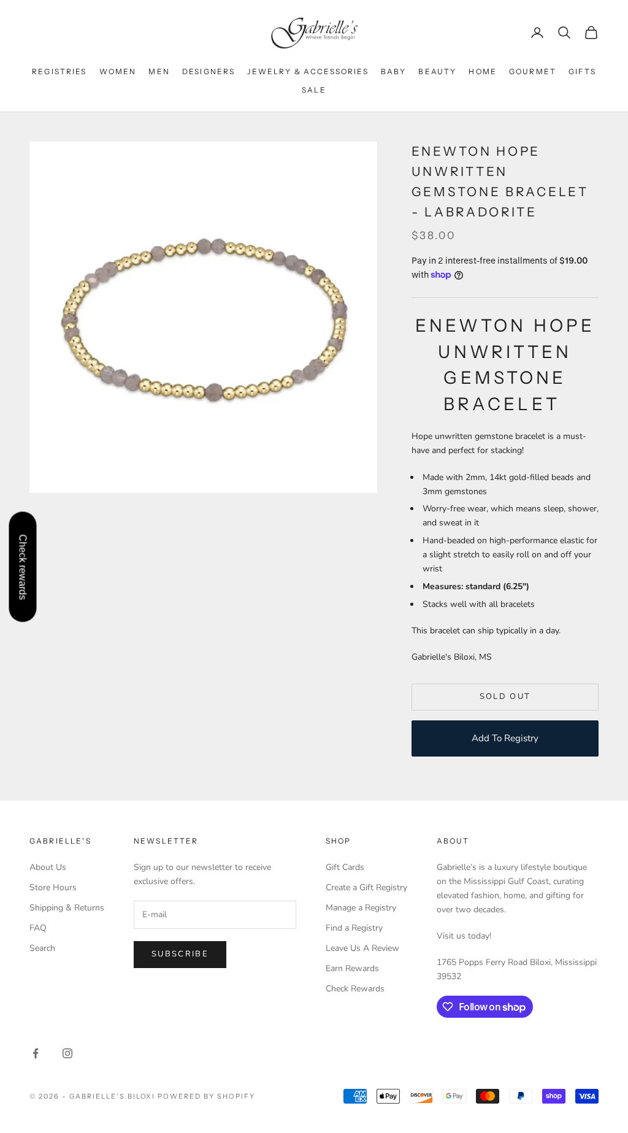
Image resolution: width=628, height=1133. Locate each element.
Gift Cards (345, 867)
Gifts (582, 71)
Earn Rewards (352, 968)
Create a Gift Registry (366, 887)
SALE (314, 89)
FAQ (38, 928)
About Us (47, 867)
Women (118, 71)
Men (158, 71)
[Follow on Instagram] (67, 1053)
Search (42, 948)
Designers (208, 71)
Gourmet (532, 71)
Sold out (505, 696)
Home (483, 71)
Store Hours (53, 887)
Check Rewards (355, 988)
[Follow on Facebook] (35, 1053)
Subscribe (180, 953)
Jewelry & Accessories (307, 71)
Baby (394, 71)
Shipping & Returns (66, 908)
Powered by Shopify (206, 1096)
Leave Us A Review (362, 948)
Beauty (437, 71)
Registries (59, 71)
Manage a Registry (361, 908)
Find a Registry (354, 928)
